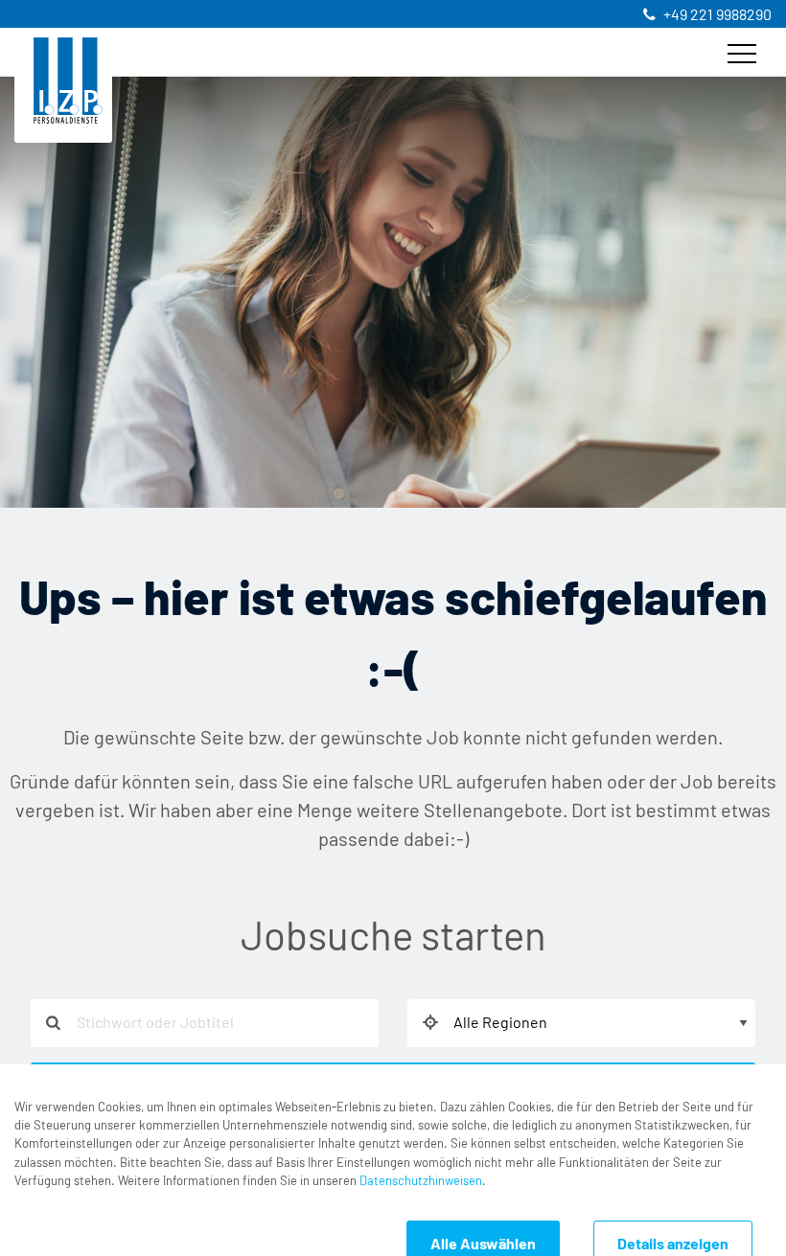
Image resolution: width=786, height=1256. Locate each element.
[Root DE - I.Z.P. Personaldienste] (68, 80)
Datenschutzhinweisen (420, 1182)
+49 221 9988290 (717, 15)
